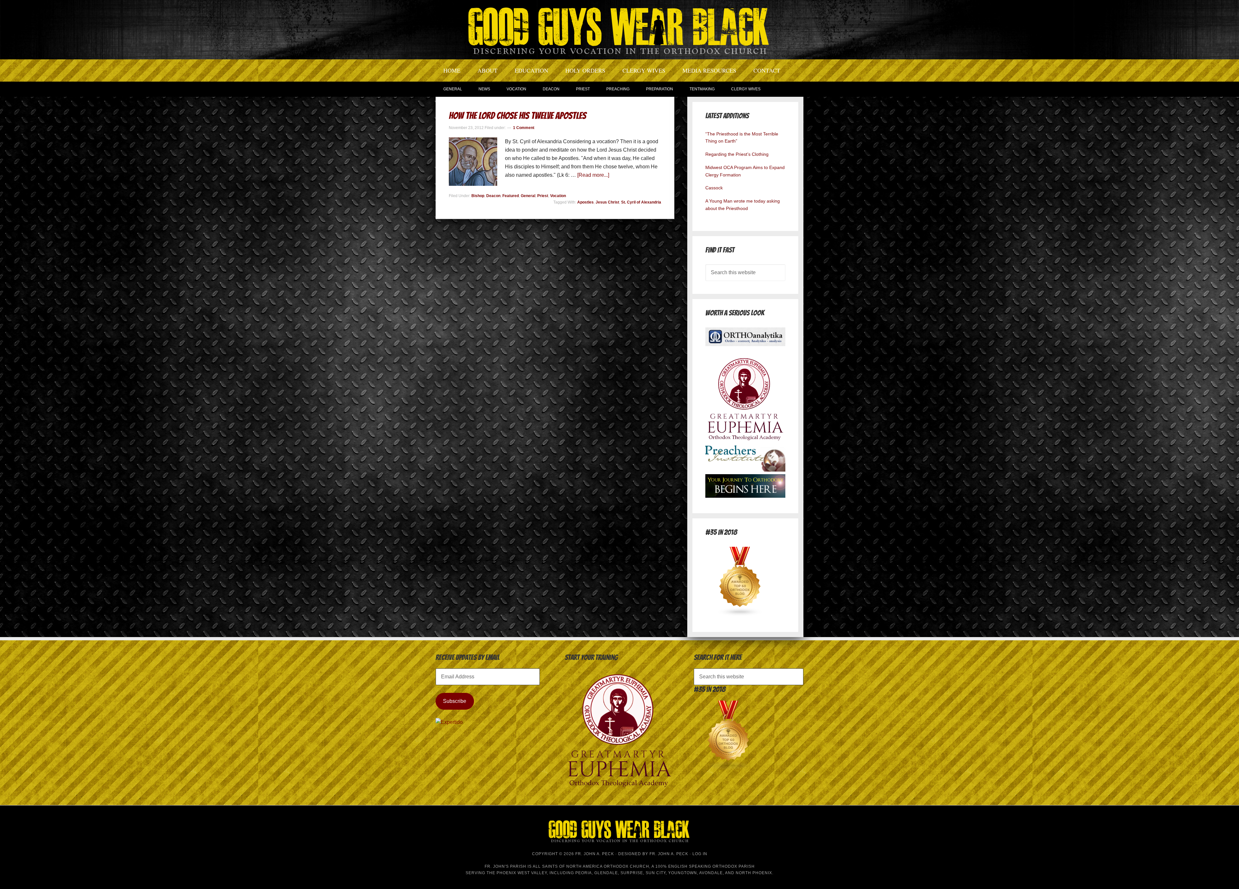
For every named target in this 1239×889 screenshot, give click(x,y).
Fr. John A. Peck (669, 854)
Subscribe (454, 701)
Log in (699, 854)
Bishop (477, 196)
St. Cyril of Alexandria (641, 202)
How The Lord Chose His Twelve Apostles (517, 116)
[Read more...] (593, 175)
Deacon (493, 196)
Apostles (585, 202)
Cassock (714, 187)
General (528, 196)
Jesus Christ (607, 202)
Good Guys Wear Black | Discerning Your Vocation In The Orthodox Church (619, 29)
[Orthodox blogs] (740, 614)
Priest (542, 196)
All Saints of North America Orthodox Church (591, 866)
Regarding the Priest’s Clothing (737, 154)
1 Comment (523, 127)
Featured (510, 196)
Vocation (558, 196)
